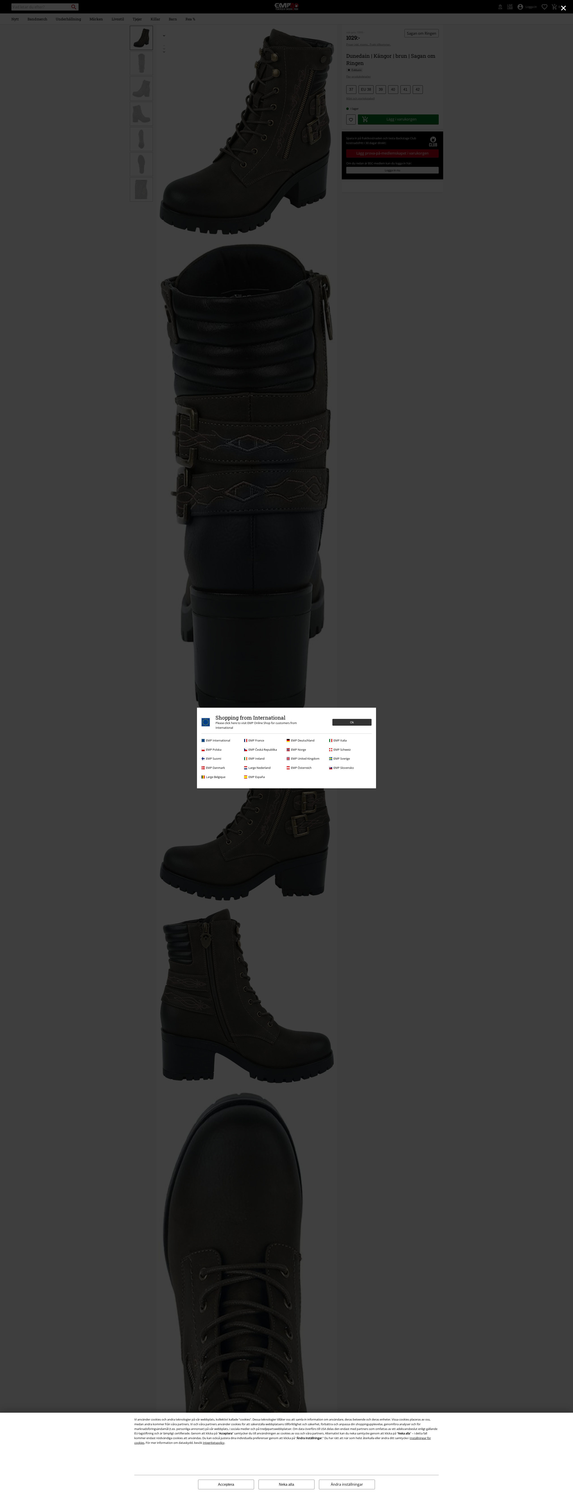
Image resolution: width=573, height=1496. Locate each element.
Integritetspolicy (213, 1443)
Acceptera (226, 1484)
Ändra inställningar (347, 1484)
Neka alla (286, 1484)
